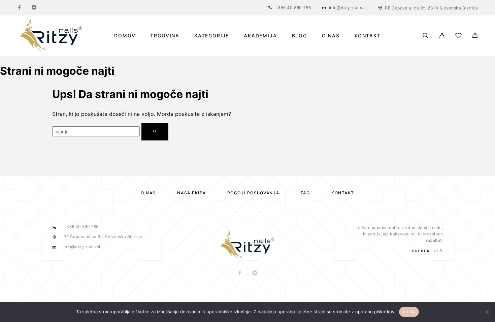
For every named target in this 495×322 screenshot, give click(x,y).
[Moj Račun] (442, 35)
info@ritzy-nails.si (348, 7)
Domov (124, 35)
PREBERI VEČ (427, 251)
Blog (299, 35)
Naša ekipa (191, 192)
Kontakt (368, 35)
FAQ (305, 192)
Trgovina (164, 35)
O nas (331, 35)
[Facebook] (19, 7)
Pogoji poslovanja (253, 192)
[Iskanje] (425, 35)
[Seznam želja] (458, 36)
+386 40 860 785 (293, 7)
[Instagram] (34, 7)
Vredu (409, 311)
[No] (486, 312)
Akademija (260, 35)
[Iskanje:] (96, 131)
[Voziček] (475, 36)
